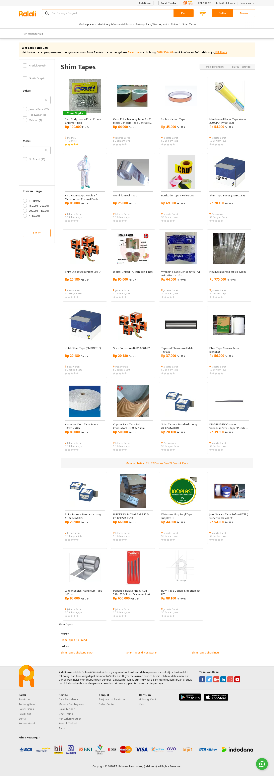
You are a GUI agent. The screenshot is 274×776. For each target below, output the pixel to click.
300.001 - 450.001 (39, 210)
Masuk (244, 13)
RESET (37, 233)
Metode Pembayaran (71, 704)
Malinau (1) (35, 120)
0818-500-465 (204, 2)
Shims (174, 24)
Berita (22, 718)
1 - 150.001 (35, 200)
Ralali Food (25, 714)
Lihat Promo (66, 714)
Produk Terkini (68, 723)
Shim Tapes (189, 24)
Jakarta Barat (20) (39, 109)
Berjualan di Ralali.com (112, 699)
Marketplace (86, 24)
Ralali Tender (168, 2)
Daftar (222, 13)
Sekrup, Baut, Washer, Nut (151, 24)
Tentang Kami (27, 704)
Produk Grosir (37, 65)
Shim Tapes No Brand (74, 640)
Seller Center (107, 704)
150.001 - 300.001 (39, 205)
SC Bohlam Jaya (121, 140)
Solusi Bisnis (26, 709)
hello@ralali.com (225, 2)
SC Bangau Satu (218, 217)
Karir (142, 704)
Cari (183, 13)
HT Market (70, 140)
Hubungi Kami (147, 699)
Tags (62, 728)
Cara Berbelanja (68, 699)
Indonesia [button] (245, 2)
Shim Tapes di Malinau (205, 652)
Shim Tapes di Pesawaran (141, 652)
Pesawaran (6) (37, 114)
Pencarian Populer (70, 718)
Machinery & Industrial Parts (115, 24)
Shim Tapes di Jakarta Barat (77, 652)
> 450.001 (34, 215)
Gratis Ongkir (37, 78)
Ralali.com (145, 2)
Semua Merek (27, 723)
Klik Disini (221, 52)
